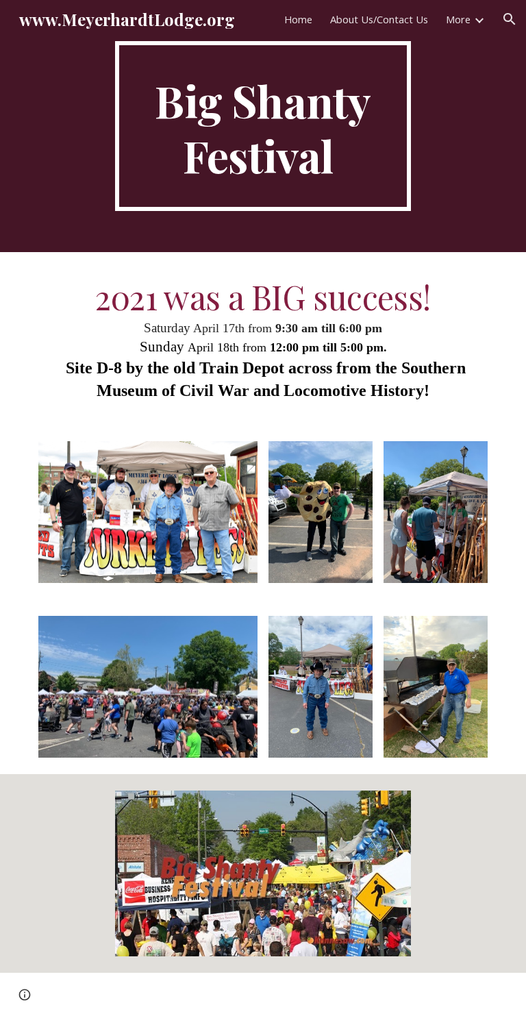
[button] (509, 19)
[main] (262, 126)
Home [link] (298, 19)
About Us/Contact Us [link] (379, 19)
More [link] (458, 19)
